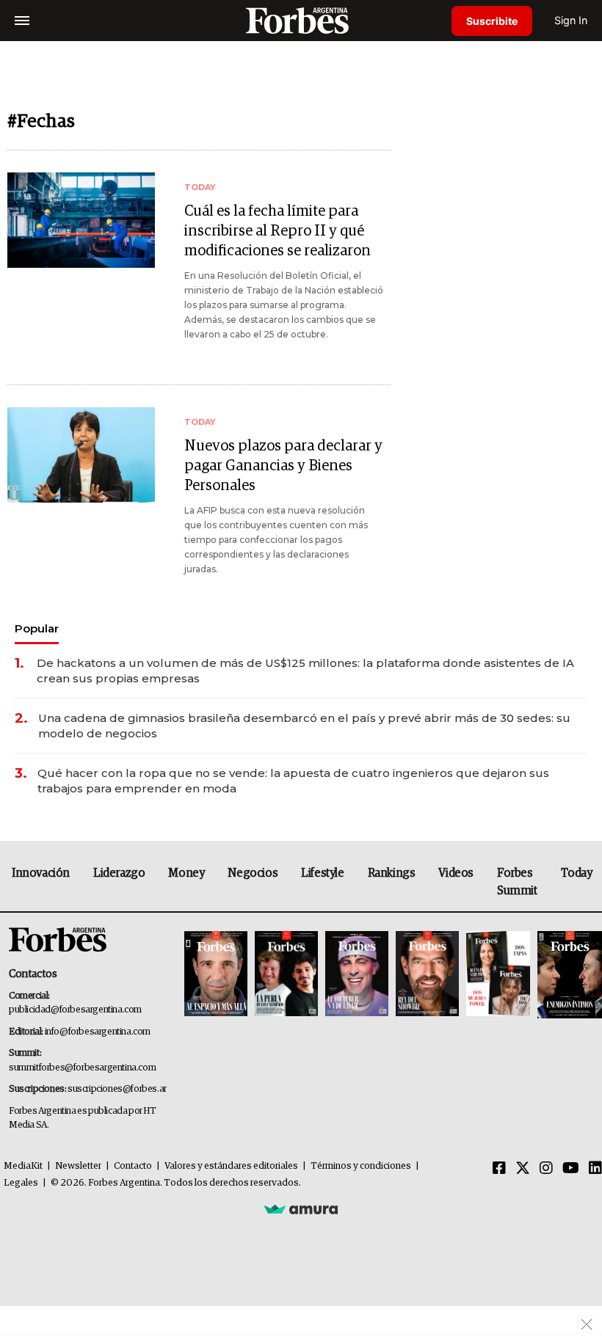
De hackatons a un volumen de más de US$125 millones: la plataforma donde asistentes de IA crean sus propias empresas (305, 670)
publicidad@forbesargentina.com (75, 1010)
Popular (37, 628)
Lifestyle (322, 873)
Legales (21, 1183)
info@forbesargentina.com (97, 1032)
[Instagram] (546, 1169)
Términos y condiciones (361, 1166)
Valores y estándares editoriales (231, 1166)
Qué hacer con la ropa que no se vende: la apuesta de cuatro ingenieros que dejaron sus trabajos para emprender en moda (293, 780)
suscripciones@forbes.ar (117, 1089)
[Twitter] (522, 1169)
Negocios (253, 873)
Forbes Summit (517, 882)
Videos (456, 873)
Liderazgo (119, 873)
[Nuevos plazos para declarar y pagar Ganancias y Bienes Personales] (81, 455)
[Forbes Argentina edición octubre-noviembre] (498, 974)
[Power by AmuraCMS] (301, 1209)
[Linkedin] (595, 1169)
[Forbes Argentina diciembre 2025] (427, 974)
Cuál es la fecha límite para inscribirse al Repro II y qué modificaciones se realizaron (277, 231)
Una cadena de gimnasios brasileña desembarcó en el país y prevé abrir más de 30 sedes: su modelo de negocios (304, 725)
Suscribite (492, 21)
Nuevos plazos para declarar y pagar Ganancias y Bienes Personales (283, 466)
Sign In (570, 20)
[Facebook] (499, 1169)
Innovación (41, 873)
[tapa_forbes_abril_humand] (286, 974)
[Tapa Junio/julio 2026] (216, 974)
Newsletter (78, 1166)
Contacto (133, 1166)
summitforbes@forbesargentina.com (82, 1068)
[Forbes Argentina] (301, 20)
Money (186, 873)
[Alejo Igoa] (357, 974)
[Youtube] (570, 1169)
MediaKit (23, 1166)
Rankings (392, 873)
